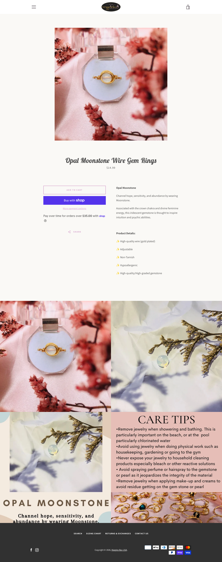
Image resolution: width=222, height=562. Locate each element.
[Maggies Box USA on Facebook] (31, 550)
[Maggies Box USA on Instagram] (37, 550)
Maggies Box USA (119, 549)
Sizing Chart (93, 533)
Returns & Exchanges (118, 533)
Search (78, 533)
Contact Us (141, 533)
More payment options (74, 208)
